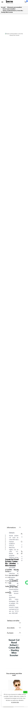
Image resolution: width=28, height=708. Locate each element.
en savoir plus (15, 702)
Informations (11, 527)
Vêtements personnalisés (14, 7)
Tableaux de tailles (13, 621)
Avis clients (10, 628)
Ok (25, 692)
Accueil (3, 7)
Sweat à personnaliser (9, 9)
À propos (10, 633)
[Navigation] (2, 2)
